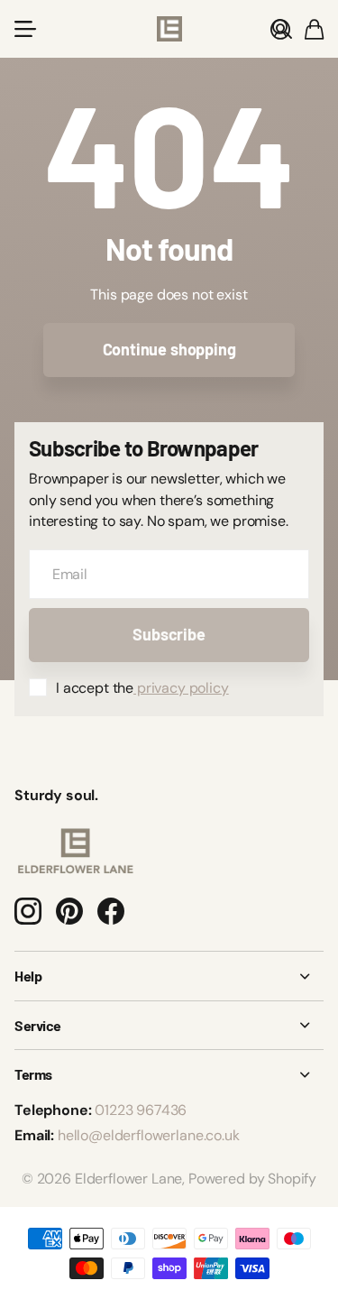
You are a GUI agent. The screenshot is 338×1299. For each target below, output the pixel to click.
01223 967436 (141, 1110)
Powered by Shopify (252, 1178)
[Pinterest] (69, 911)
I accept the (142, 687)
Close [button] (169, 976)
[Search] (282, 29)
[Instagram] (27, 911)
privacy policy (181, 687)
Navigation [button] (24, 29)
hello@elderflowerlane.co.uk (149, 1135)
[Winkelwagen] (314, 29)
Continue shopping (169, 349)
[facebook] (110, 911)
